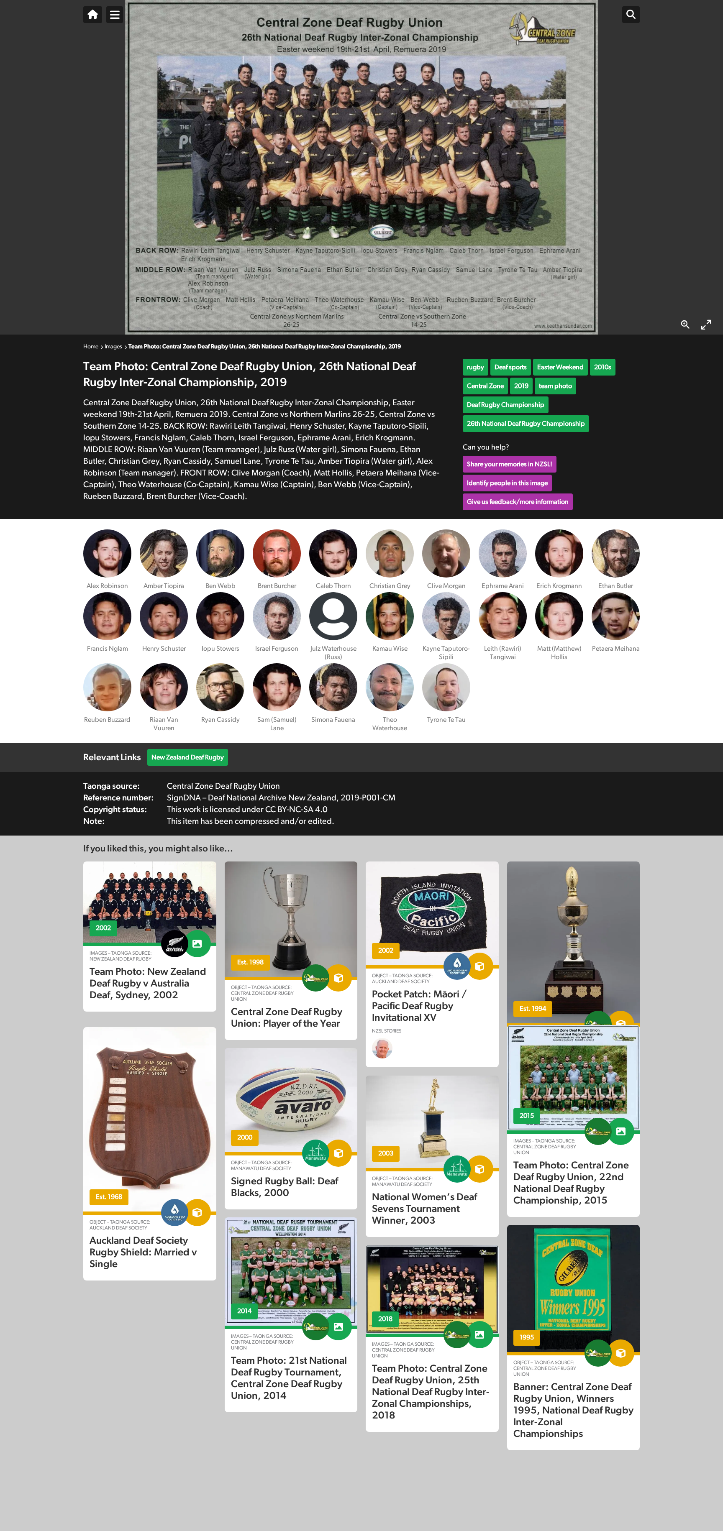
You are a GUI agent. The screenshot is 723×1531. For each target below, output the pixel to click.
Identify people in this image (507, 483)
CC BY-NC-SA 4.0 (296, 809)
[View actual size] (685, 325)
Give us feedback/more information (518, 501)
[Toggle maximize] (706, 325)
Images (113, 347)
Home (90, 347)
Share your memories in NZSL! (509, 464)
